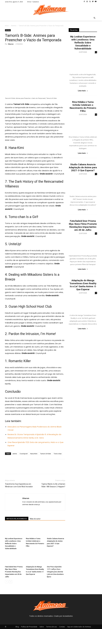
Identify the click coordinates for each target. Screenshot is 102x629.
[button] (94, 18)
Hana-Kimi (33, 454)
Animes (13, 26)
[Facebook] (84, 1)
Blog (17, 627)
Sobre (42, 627)
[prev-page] (6, 581)
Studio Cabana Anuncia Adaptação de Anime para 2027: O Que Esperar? (83, 167)
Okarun (11, 44)
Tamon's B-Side (45, 454)
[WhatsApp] (24, 49)
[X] (90, 1)
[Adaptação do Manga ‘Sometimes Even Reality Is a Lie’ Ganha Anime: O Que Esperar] (35, 558)
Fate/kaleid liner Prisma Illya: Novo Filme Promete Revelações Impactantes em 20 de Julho (14, 572)
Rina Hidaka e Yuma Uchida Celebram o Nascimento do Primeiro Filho (83, 106)
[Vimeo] (92, 1)
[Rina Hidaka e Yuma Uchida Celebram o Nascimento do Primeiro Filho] (35, 530)
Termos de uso (51, 627)
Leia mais (82, 91)
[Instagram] (87, 1)
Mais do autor (35, 519)
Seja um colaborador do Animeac (79, 627)
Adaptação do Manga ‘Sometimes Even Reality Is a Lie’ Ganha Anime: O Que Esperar (82, 285)
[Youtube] (95, 1)
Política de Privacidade (29, 627)
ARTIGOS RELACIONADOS (16, 519)
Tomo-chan (58, 454)
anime (15, 454)
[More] (30, 49)
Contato (62, 627)
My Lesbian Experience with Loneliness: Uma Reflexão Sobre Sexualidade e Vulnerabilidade (13, 543)
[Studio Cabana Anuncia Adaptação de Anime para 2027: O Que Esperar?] (56, 530)
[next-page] (10, 581)
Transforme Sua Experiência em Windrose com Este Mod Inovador (19, 485)
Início (7, 26)
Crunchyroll (23, 454)
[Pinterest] (18, 49)
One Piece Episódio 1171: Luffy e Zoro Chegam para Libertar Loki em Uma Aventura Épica (55, 572)
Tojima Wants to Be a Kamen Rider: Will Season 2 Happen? (53, 485)
